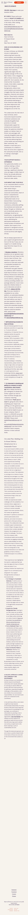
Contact (14, 894)
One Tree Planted (15, 716)
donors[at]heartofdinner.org (14, 317)
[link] (26, 2)
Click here (13, 10)
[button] (2, 2)
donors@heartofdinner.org (12, 26)
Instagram (14, 889)
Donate (14, 896)
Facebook (14, 892)
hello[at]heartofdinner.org (11, 420)
